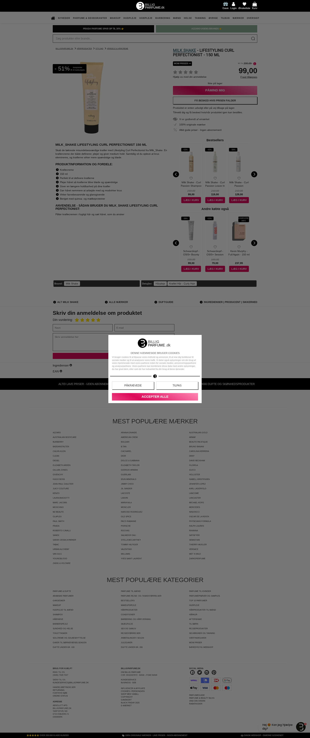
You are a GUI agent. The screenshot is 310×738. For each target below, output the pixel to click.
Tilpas (177, 385)
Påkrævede (133, 385)
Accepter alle (155, 396)
